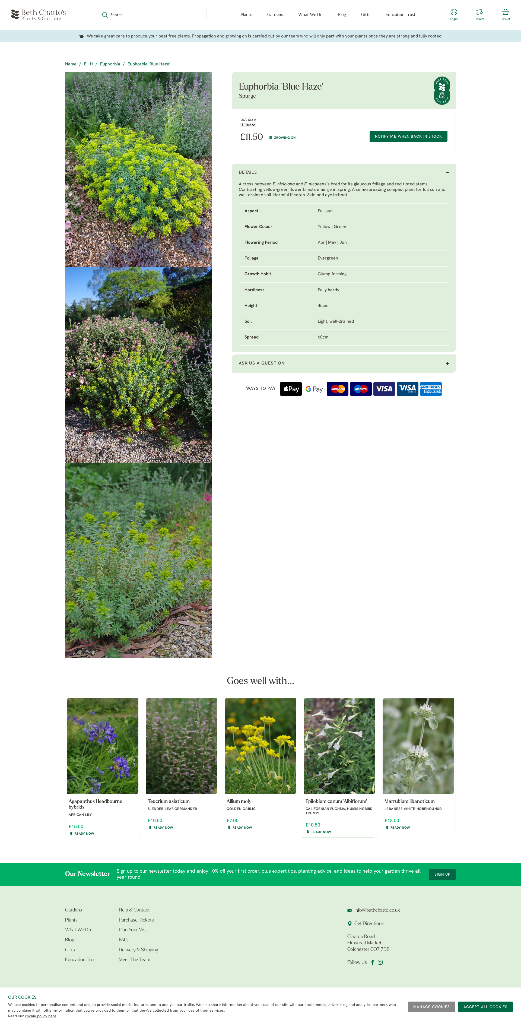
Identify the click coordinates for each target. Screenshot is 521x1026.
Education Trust (400, 15)
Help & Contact (134, 910)
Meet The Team (134, 960)
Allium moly (239, 801)
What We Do (310, 15)
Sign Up (442, 875)
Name (71, 64)
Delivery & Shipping (138, 950)
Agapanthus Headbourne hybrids (95, 804)
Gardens (275, 15)
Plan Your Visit (133, 930)
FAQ (123, 940)
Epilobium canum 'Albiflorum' (336, 801)
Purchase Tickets (136, 920)
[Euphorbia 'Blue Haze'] (138, 169)
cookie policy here (40, 1016)
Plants (246, 15)
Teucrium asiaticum (169, 801)
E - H (88, 64)
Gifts (365, 15)
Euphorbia (110, 64)
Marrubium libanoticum (410, 801)
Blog (342, 15)
